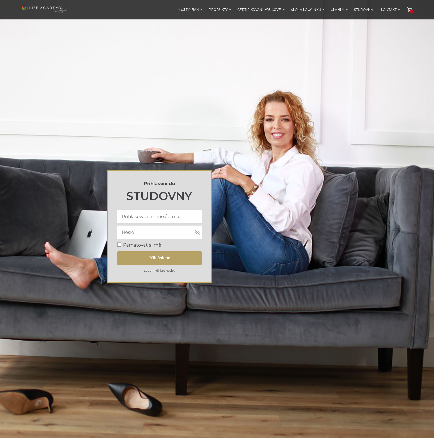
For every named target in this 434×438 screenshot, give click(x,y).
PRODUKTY (218, 10)
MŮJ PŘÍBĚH (188, 10)
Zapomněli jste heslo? (159, 270)
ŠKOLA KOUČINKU (306, 10)
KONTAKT (388, 10)
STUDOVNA (363, 10)
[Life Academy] (44, 9)
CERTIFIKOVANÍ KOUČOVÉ (259, 10)
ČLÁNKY (337, 10)
